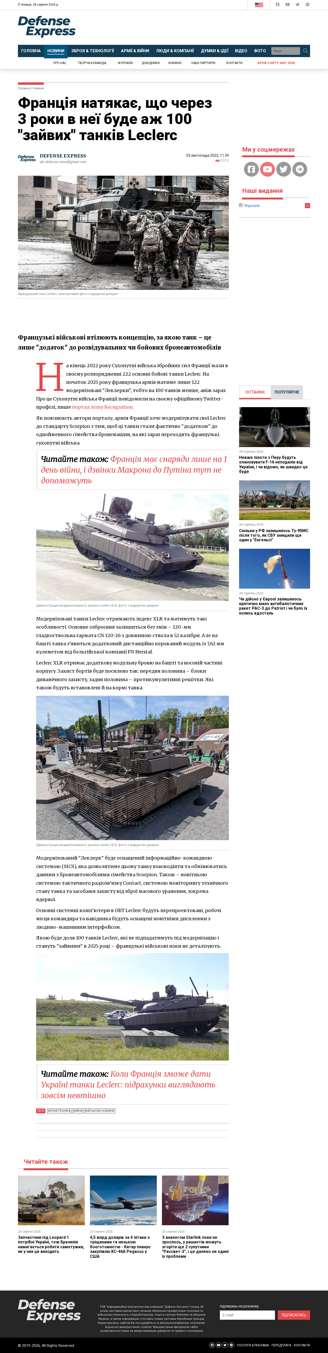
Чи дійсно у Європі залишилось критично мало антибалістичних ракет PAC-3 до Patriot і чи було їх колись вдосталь (273, 606)
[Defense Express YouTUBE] (288, 5)
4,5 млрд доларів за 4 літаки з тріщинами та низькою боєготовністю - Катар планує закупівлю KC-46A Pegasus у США (120, 1247)
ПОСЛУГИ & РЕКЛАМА (253, 1345)
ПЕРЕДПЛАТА (281, 1345)
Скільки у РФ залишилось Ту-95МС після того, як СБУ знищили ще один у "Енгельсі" (274, 535)
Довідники (151, 63)
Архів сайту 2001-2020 (276, 63)
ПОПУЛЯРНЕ (286, 392)
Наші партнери (203, 63)
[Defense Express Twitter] (298, 5)
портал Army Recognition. (103, 407)
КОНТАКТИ (302, 1345)
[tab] (255, 392)
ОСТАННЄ (255, 392)
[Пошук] (305, 51)
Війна (77, 1111)
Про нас (59, 63)
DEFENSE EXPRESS (63, 156)
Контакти (234, 63)
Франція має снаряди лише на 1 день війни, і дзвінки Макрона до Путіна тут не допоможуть (134, 469)
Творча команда (92, 63)
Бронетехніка (59, 1111)
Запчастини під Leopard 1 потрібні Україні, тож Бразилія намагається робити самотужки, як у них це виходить (51, 1244)
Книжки (174, 63)
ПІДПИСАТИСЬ (294, 1315)
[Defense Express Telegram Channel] (307, 5)
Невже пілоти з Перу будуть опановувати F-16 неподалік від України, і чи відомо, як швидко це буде (273, 464)
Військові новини (99, 1111)
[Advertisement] (206, 27)
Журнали (125, 63)
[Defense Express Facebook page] (278, 5)
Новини (38, 88)
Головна (24, 88)
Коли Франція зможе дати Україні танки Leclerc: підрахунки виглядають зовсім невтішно (128, 1084)
